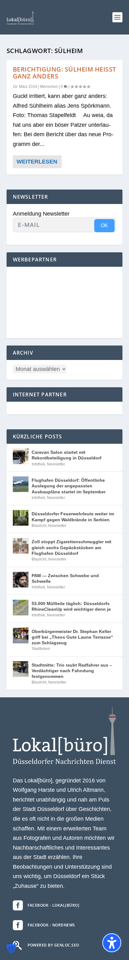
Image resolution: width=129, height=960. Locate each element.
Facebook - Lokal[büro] (53, 905)
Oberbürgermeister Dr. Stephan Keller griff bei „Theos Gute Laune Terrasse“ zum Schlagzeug (72, 637)
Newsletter (56, 464)
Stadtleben (41, 648)
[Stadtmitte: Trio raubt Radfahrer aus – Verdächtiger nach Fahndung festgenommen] (20, 669)
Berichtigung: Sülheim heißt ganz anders (64, 72)
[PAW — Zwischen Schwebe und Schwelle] (20, 579)
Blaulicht (39, 525)
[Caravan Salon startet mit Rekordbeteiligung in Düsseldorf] (20, 456)
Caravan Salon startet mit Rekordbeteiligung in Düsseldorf (66, 455)
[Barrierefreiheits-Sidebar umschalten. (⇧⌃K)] (111, 942)
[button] (117, 17)
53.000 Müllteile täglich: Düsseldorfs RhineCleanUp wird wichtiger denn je (71, 606)
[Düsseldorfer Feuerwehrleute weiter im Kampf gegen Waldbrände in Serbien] (20, 518)
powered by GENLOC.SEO (53, 945)
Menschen (49, 86)
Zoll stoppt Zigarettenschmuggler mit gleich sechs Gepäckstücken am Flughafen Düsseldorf (71, 547)
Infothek (38, 464)
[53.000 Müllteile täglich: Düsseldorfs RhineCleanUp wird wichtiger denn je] (20, 607)
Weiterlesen (37, 161)
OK (104, 225)
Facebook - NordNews (51, 925)
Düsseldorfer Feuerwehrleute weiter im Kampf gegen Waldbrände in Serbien (73, 516)
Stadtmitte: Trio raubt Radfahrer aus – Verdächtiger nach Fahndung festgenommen (72, 670)
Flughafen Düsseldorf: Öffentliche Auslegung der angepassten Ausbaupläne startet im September (69, 486)
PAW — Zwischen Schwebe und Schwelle (65, 578)
